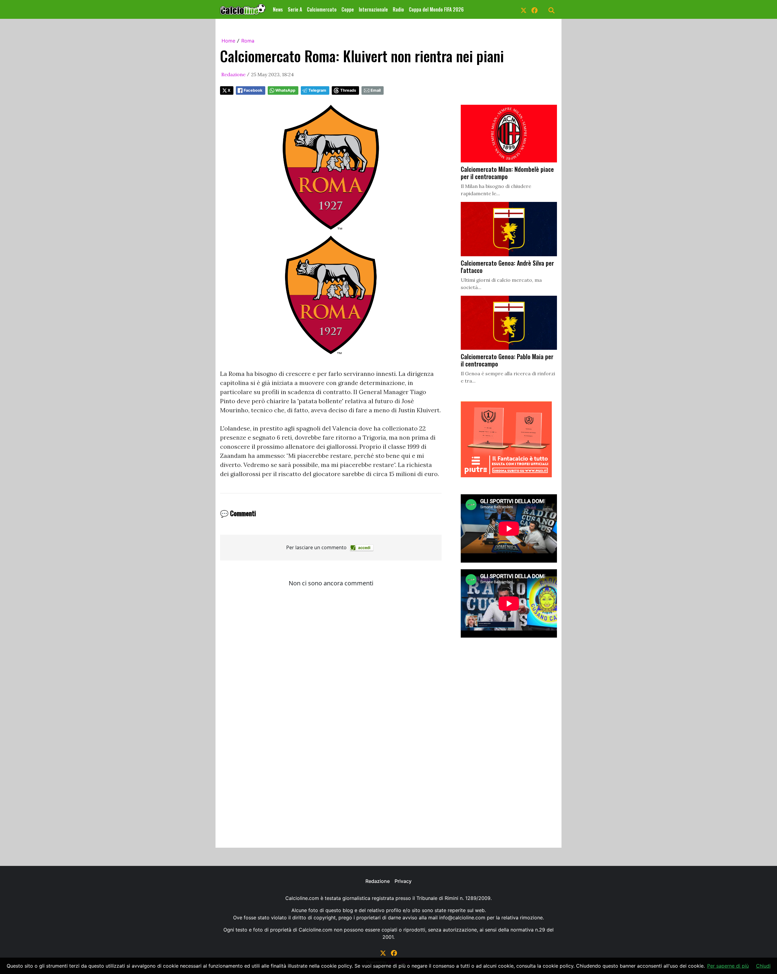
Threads (348, 90)
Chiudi (763, 966)
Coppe (347, 9)
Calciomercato (322, 9)
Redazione (233, 74)
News (278, 9)
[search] (551, 9)
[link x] (523, 9)
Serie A (295, 9)
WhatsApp (285, 90)
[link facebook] (534, 9)
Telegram (317, 90)
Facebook (253, 90)
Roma (247, 41)
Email (376, 90)
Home (228, 41)
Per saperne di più (728, 966)
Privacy (403, 881)
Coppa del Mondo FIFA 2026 (436, 9)
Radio (398, 9)
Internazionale (373, 9)
